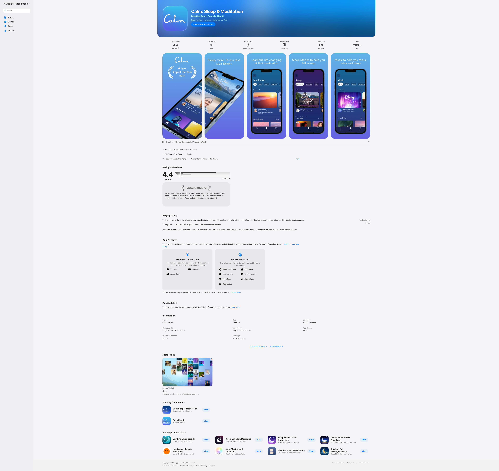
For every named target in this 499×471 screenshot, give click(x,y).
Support (212, 466)
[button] (16, 17)
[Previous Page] (160, 96)
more (298, 159)
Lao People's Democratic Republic (343, 463)
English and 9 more (240, 330)
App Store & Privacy (186, 466)
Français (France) (363, 463)
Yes (163, 338)
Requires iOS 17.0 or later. (172, 330)
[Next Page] (373, 96)
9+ (304, 330)
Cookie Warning (201, 466)
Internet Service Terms (169, 466)
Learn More (236, 292)
